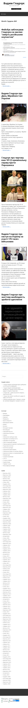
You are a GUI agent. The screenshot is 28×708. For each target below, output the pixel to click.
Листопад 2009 (7, 678)
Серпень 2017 (6, 559)
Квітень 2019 (6, 552)
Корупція (5, 417)
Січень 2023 (6, 482)
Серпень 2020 (6, 525)
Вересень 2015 (7, 576)
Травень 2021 (6, 509)
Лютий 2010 (6, 673)
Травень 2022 (6, 495)
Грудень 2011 (6, 635)
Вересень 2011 (7, 640)
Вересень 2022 (7, 489)
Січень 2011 (6, 655)
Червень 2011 (6, 646)
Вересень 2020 (7, 523)
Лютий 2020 (6, 536)
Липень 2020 (6, 527)
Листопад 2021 (7, 505)
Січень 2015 (6, 586)
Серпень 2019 (6, 545)
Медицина (6, 419)
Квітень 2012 (6, 628)
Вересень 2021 (7, 507)
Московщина (6, 429)
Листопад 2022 (7, 486)
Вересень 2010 (7, 662)
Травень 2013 (6, 608)
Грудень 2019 (6, 540)
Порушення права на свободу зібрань (13, 451)
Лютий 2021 (6, 514)
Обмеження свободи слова (10, 437)
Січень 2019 (6, 556)
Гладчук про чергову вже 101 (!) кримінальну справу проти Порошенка (13, 161)
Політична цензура (8, 447)
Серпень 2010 (6, 664)
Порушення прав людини (9, 449)
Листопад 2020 (7, 520)
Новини (5, 435)
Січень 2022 (6, 502)
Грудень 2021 (6, 504)
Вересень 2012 (7, 619)
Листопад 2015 (7, 574)
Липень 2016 (6, 568)
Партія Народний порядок (10, 442)
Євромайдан (6, 415)
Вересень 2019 (7, 543)
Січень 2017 (6, 563)
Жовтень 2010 (7, 660)
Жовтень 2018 (7, 558)
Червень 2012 (6, 624)
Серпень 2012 (6, 621)
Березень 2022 (7, 498)
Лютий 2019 (6, 554)
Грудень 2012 (6, 613)
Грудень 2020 (6, 518)
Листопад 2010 (7, 658)
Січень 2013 (6, 612)
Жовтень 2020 (7, 522)
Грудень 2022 (6, 484)
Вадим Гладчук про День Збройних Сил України (12, 96)
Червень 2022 (6, 493)
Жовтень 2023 (7, 473)
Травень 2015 (6, 581)
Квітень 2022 (6, 496)
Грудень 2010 (6, 657)
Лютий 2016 (6, 570)
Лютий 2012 (6, 631)
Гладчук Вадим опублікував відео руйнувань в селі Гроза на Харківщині (14, 385)
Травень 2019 (6, 550)
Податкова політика (8, 446)
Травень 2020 (6, 531)
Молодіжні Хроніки (8, 428)
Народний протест (8, 431)
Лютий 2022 (6, 500)
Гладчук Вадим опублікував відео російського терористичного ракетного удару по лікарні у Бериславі (13, 389)
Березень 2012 (7, 630)
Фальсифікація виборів (9, 465)
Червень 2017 (6, 561)
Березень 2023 (7, 480)
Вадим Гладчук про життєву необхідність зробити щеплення (13, 297)
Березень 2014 (7, 597)
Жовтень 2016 (7, 567)
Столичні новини (7, 460)
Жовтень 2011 (7, 639)
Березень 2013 (7, 610)
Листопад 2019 (7, 541)
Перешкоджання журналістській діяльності (14, 444)
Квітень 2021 (6, 511)
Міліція (4, 424)
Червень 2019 (6, 549)
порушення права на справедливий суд (13, 453)
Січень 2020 (6, 538)
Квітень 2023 (6, 478)
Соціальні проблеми (8, 456)
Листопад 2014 (7, 590)
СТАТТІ (5, 458)
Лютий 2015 (6, 585)
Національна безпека (8, 433)
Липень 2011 (6, 644)
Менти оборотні (7, 420)
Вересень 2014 (7, 594)
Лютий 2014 (6, 599)
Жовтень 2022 (7, 487)
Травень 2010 (6, 667)
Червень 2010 (6, 666)
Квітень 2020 (6, 532)
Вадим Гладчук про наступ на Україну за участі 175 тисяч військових (12, 238)
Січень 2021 (6, 516)
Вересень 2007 (7, 682)
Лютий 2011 (6, 653)
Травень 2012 (6, 626)
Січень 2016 (6, 572)
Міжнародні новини (8, 422)
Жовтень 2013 (7, 604)
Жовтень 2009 (7, 680)
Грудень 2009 (6, 676)
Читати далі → (7, 86)
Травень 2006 (6, 684)
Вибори (5, 413)
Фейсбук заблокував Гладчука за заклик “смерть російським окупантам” (12, 33)
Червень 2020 (6, 529)
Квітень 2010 (6, 669)
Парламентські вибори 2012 (10, 438)
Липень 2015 (6, 577)
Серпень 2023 (6, 477)
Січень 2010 (6, 675)
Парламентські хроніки (9, 440)
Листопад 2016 (7, 565)
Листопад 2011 (7, 637)
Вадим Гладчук (14, 3)
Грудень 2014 (6, 588)
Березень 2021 (7, 513)
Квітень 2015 (6, 583)
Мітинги (5, 426)
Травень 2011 (6, 648)
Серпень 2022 (6, 491)
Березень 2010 (7, 671)
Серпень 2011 (6, 642)
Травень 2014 (6, 595)
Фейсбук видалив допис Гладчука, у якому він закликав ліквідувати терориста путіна (14, 400)
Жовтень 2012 (7, 617)
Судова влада (6, 462)
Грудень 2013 (6, 603)
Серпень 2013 (6, 606)
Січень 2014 (6, 601)
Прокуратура (6, 455)
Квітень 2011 (6, 649)
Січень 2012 (6, 633)
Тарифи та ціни (7, 464)
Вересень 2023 (7, 475)
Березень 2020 (7, 534)
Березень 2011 (7, 651)
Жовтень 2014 (7, 592)
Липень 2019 (6, 547)
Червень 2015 (6, 579)
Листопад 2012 (7, 615)
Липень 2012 (6, 622)
